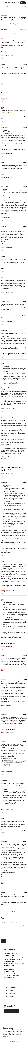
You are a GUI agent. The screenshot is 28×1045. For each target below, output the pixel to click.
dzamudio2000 (7, 277)
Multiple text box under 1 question (13, 963)
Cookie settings (14, 1041)
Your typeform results (9, 977)
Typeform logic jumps (10, 993)
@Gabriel (20, 564)
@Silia (4, 717)
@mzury (4, 67)
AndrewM (5, 841)
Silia (4, 679)
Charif (4, 226)
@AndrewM (17, 895)
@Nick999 (4, 110)
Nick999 (5, 84)
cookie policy (6, 1036)
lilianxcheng (6, 301)
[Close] (26, 1026)
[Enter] (2, 6)
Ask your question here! (11, 1011)
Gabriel (5, 330)
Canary (5, 127)
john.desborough (7, 417)
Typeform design (9, 990)
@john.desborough (11, 564)
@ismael (6, 791)
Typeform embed (9, 996)
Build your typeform (7, 11)
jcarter (5, 780)
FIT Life (5, 655)
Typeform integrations (10, 987)
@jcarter (4, 821)
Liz (4, 64)
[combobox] (14, 6)
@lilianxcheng (14, 348)
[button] (3, 3)
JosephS (5, 186)
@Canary (4, 165)
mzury (4, 38)
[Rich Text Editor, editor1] (14, 931)
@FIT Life (10, 717)
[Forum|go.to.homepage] (11, 3)
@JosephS (5, 259)
